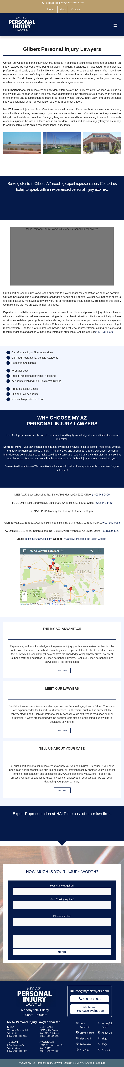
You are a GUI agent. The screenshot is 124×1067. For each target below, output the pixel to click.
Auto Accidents (85, 1025)
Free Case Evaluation (90, 1009)
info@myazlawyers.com (38, 538)
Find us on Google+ (96, 538)
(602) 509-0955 (111, 522)
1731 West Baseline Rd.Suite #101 (17, 1031)
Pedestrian (86, 1044)
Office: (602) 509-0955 (50, 1036)
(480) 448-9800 (101, 494)
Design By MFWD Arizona (79, 1062)
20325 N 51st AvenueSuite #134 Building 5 (49, 1031)
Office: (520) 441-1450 (17, 1051)
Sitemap (100, 1062)
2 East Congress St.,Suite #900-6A (16, 1047)
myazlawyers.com (74, 538)
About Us (107, 1032)
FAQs (104, 1044)
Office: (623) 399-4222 (50, 1051)
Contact (106, 1050)
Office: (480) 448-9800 (17, 1036)
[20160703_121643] (102, 152)
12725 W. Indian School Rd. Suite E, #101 (52, 1047)
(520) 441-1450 (104, 502)
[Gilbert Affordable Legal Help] (62, 152)
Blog (104, 1038)
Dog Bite (84, 1050)
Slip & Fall (85, 1038)
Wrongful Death (107, 1025)
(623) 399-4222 (110, 531)
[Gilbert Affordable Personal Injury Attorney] (22, 152)
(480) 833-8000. (104, 332)
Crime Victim (87, 1032)
